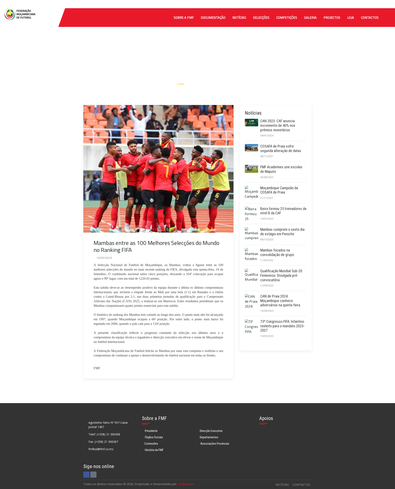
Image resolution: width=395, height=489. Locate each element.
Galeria (310, 17)
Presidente (151, 431)
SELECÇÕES (261, 17)
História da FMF (154, 450)
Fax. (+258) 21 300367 (103, 442)
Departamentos (209, 437)
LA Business (186, 484)
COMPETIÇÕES (286, 17)
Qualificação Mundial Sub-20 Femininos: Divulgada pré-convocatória (281, 275)
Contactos (370, 17)
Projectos (332, 17)
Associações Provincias (214, 443)
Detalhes (215, 84)
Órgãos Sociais (153, 437)
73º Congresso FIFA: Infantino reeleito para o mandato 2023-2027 (282, 325)
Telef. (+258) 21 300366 (104, 434)
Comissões (151, 443)
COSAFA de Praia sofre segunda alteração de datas (280, 148)
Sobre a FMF (184, 17)
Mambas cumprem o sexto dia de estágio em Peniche (282, 231)
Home (180, 84)
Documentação (213, 17)
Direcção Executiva (211, 431)
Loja (350, 17)
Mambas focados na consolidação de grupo (277, 252)
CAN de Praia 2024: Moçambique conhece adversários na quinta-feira (280, 300)
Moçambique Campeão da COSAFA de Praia (279, 190)
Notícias (239, 17)
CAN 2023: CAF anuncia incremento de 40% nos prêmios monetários (277, 125)
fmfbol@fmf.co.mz (100, 449)
